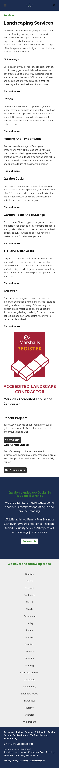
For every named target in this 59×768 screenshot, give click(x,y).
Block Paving (10, 738)
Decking (44, 735)
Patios (19, 732)
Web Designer (37, 760)
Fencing (29, 732)
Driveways (9, 732)
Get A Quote (29, 541)
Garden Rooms (20, 735)
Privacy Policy (11, 760)
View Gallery (12, 439)
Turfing (34, 735)
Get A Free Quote (15, 470)
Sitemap (23, 760)
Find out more (12, 91)
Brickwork (40, 732)
